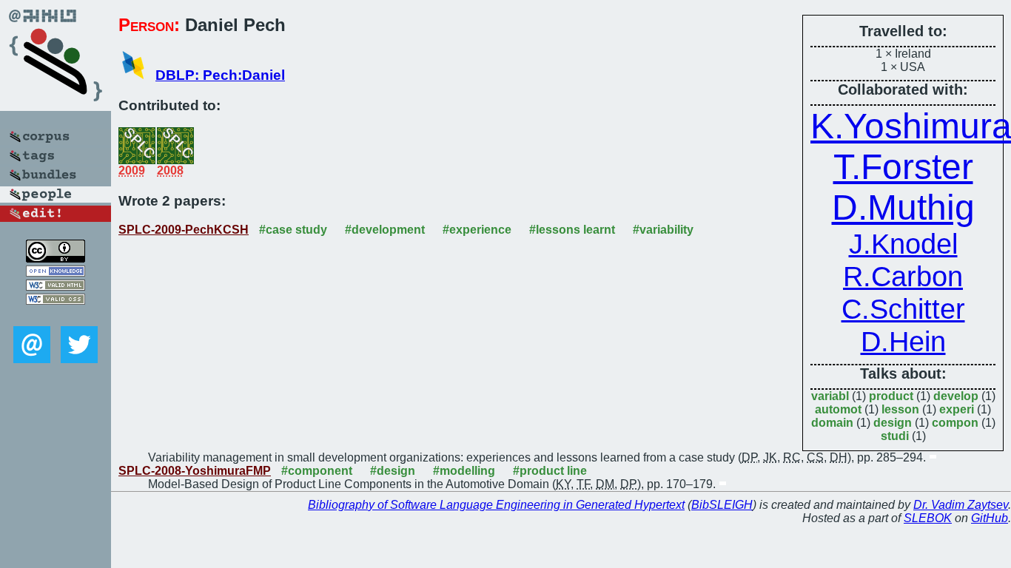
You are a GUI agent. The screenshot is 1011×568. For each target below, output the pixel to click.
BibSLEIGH (722, 504)
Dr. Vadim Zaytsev (960, 504)
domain (832, 422)
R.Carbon (903, 276)
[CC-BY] (55, 258)
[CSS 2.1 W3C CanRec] (55, 315)
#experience (477, 229)
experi (956, 409)
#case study (293, 229)
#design (392, 470)
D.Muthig (903, 207)
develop (955, 396)
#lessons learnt (572, 229)
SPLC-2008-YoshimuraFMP (194, 470)
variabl (830, 396)
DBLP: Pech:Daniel (220, 75)
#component (316, 470)
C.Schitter (903, 309)
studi (895, 436)
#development (385, 229)
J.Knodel (903, 244)
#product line (550, 470)
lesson (900, 409)
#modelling (464, 470)
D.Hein (903, 341)
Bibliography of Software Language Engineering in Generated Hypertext (496, 504)
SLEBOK (928, 518)
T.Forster (903, 166)
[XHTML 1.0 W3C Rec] (55, 286)
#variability (663, 229)
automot (838, 409)
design (892, 422)
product (891, 396)
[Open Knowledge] (55, 272)
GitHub (989, 518)
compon (955, 422)
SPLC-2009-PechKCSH (183, 229)
